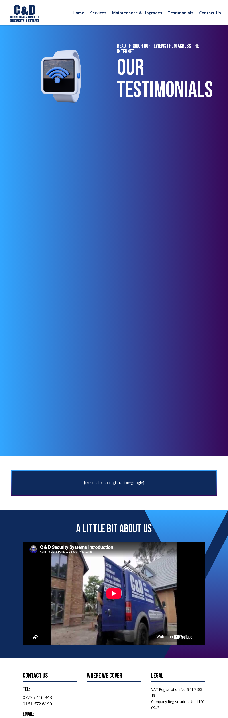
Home (78, 13)
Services (98, 13)
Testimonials (180, 13)
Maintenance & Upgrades (137, 13)
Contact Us (210, 13)
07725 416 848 (37, 697)
